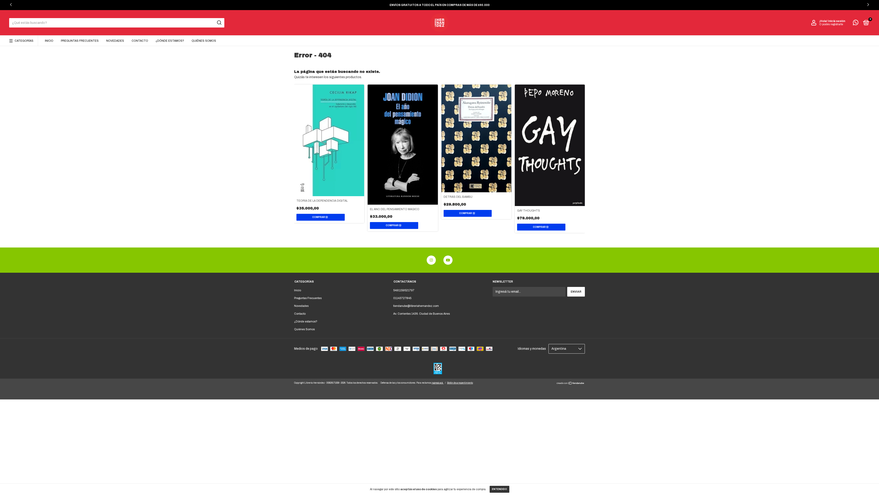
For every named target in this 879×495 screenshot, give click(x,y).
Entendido (499, 489)
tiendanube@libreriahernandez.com (416, 306)
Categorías (24, 40)
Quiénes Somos (204, 40)
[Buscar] (219, 23)
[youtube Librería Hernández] (448, 260)
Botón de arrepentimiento (460, 383)
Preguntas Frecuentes (80, 40)
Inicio (49, 40)
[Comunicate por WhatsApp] (856, 24)
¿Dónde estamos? (170, 40)
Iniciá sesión (836, 21)
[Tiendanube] (570, 383)
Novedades (115, 40)
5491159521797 (403, 290)
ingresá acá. (437, 383)
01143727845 (402, 298)
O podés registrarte (831, 24)
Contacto (140, 40)
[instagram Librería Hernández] (431, 260)
